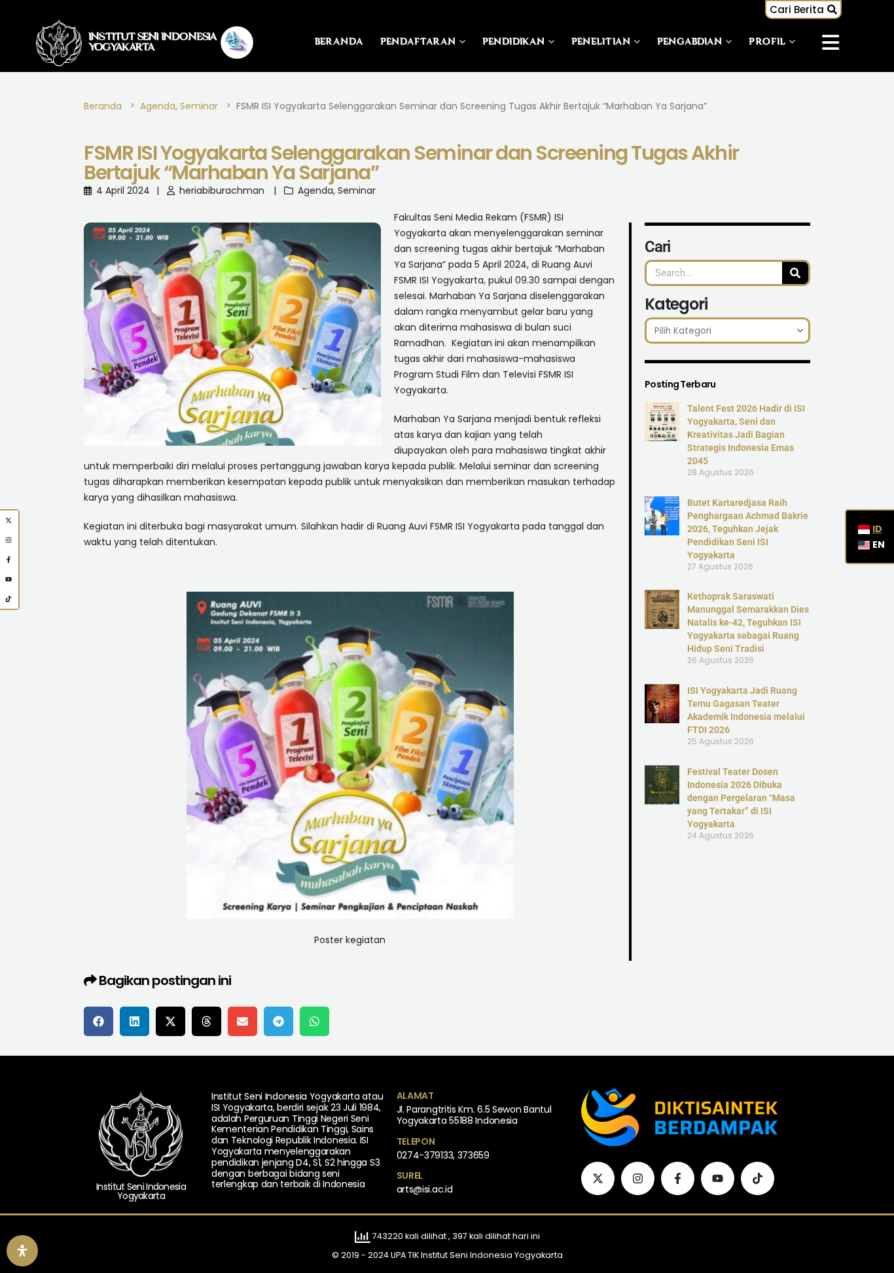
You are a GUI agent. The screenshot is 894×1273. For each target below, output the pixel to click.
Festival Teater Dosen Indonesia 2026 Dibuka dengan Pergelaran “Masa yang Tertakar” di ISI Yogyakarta (741, 797)
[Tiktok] (757, 1178)
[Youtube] (717, 1178)
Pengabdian (690, 42)
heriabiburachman (221, 190)
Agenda (315, 190)
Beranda (339, 42)
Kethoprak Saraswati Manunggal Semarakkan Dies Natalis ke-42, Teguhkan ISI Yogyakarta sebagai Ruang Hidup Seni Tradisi (748, 622)
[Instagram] (637, 1178)
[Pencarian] (795, 273)
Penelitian (601, 42)
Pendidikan (513, 42)
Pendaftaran (418, 42)
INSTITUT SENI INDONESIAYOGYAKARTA (152, 42)
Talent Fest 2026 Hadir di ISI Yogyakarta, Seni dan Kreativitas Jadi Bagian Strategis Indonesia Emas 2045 (746, 434)
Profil (767, 42)
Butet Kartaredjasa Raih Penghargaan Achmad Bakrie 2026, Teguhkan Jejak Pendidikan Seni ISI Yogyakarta (747, 528)
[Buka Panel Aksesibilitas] (22, 1250)
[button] (803, 9)
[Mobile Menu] (831, 42)
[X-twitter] (598, 1178)
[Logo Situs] (59, 42)
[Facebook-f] (677, 1178)
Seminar (357, 190)
